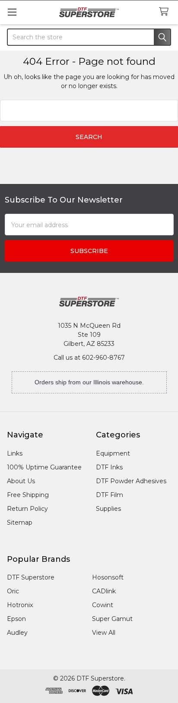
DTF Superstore (30, 577)
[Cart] (165, 12)
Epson (16, 619)
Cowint (102, 605)
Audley (17, 632)
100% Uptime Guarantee (44, 467)
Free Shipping (28, 495)
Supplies (108, 509)
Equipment (113, 453)
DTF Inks (109, 467)
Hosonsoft (108, 577)
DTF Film (109, 495)
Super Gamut (112, 619)
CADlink (104, 591)
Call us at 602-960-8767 (89, 357)
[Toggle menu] (12, 12)
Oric (13, 591)
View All (103, 632)
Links (14, 453)
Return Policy (27, 509)
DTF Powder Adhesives (131, 481)
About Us (21, 481)
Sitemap (19, 522)
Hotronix (20, 605)
